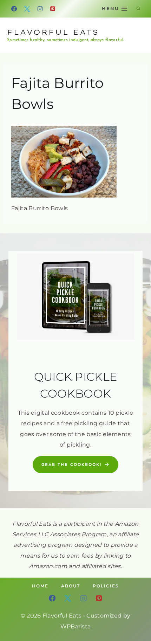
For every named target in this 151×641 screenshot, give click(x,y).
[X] (27, 8)
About (70, 585)
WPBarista (75, 626)
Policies (106, 585)
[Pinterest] (52, 8)
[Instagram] (40, 8)
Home (40, 585)
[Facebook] (14, 8)
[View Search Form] (138, 9)
